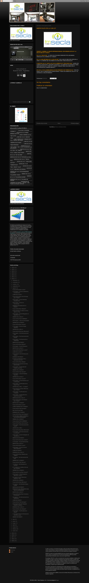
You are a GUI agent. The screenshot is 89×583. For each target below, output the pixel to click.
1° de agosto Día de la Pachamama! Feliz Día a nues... (21, 514)
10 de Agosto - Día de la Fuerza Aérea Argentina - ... (20, 448)
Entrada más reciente (42, 123)
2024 (13, 271)
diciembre (15, 280)
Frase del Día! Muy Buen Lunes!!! (20, 350)
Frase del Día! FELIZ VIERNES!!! (20, 318)
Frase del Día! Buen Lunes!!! (19, 289)
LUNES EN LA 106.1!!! (17, 351)
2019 (13, 533)
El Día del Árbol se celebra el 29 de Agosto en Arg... (20, 311)
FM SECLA (12, 550)
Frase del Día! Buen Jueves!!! (19, 324)
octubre (15, 284)
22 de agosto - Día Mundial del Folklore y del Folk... (19, 367)
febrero (14, 528)
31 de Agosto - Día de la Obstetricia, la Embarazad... (21, 292)
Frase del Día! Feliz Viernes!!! (19, 371)
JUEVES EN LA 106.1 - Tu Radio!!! (20, 386)
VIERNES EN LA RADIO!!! (18, 470)
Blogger (57, 580)
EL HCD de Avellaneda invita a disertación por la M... (19, 359)
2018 (13, 535)
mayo (14, 523)
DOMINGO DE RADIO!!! (18, 356)
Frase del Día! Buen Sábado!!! (19, 308)
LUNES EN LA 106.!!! (17, 294)
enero (14, 530)
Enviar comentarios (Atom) (60, 126)
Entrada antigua (75, 123)
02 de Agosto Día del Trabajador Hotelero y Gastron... (20, 504)
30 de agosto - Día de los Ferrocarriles (18, 303)
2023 (13, 273)
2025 (13, 269)
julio (14, 519)
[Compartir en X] (53, 78)
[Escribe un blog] (52, 78)
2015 (13, 540)
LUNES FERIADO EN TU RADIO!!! (20, 406)
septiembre (15, 286)
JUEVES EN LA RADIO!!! (18, 480)
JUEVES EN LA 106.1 (17, 427)
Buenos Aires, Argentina (21, 70)
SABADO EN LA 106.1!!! (18, 316)
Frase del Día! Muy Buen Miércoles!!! (21, 429)
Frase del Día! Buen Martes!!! (19, 344)
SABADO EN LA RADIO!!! (18, 369)
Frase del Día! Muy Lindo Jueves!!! (20, 423)
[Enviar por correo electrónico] (50, 78)
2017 (13, 536)
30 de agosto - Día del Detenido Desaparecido (20, 300)
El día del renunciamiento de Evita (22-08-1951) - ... (20, 364)
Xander (11, 552)
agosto (14, 288)
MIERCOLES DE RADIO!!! (18, 342)
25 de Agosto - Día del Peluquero (20, 346)
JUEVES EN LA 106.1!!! (18, 329)
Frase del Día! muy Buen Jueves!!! (20, 472)
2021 (13, 276)
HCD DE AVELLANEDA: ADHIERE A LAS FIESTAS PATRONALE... (20, 416)
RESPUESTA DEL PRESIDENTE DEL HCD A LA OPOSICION (21, 489)
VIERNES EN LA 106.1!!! (18, 376)
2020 (13, 278)
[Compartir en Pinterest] (56, 78)
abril (14, 525)
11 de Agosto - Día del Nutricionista (20, 441)
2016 (13, 538)
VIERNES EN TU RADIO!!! (18, 322)
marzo (14, 527)
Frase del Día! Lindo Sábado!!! (19, 508)
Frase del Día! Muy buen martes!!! (20, 439)
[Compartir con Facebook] (54, 78)
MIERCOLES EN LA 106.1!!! (19, 397)
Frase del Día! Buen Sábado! (19, 361)
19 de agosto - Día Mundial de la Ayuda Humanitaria (20, 395)
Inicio (59, 123)
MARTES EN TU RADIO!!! (18, 402)
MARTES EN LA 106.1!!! (18, 348)
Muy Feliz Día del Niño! (18, 410)
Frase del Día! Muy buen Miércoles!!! (21, 331)
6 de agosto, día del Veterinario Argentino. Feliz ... (19, 478)
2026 (13, 267)
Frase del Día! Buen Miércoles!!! (20, 482)
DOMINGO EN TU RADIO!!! (19, 412)
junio (14, 521)
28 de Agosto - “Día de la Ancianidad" (21, 320)
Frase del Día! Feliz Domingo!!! (19, 408)
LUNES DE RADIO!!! (17, 450)
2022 (13, 274)
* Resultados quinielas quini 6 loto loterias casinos (21, 101)
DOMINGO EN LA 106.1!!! (18, 452)
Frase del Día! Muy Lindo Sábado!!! (20, 414)
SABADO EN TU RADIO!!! (18, 460)
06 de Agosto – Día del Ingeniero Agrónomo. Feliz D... (20, 475)
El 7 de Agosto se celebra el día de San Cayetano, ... (20, 468)
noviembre (15, 282)
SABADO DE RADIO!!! (17, 516)
